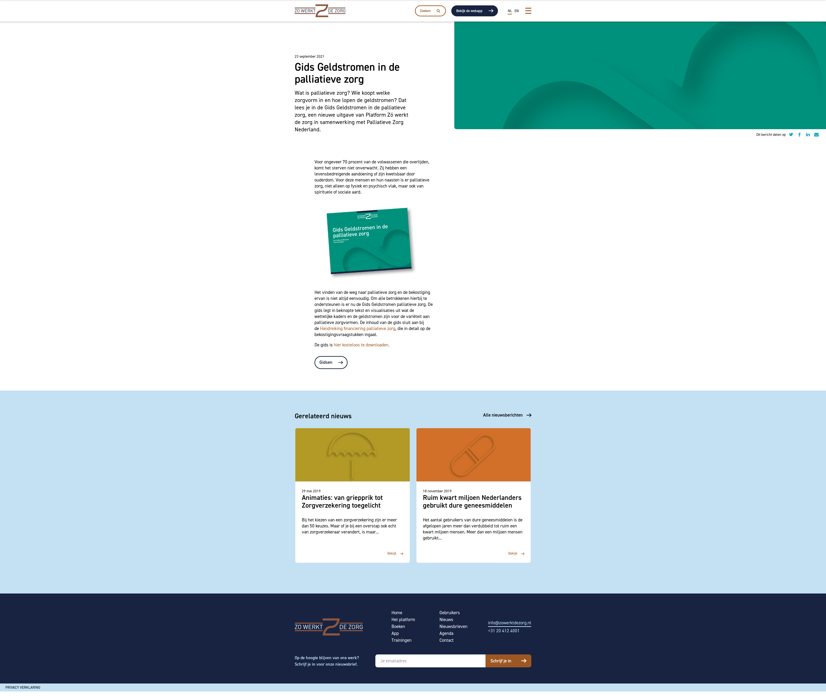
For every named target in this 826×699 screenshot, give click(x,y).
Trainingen (401, 640)
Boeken (398, 626)
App (395, 633)
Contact (446, 640)
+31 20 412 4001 (504, 631)
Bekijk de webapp (469, 10)
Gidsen (325, 362)
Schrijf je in (500, 661)
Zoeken (425, 10)
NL (510, 10)
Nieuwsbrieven (453, 626)
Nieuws (446, 620)
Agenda (446, 633)
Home (396, 613)
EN (517, 10)
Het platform (403, 620)
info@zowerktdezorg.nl (509, 623)
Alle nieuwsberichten (503, 415)
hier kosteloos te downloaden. (362, 345)
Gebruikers (449, 613)
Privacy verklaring (22, 687)
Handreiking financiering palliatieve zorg (357, 328)
